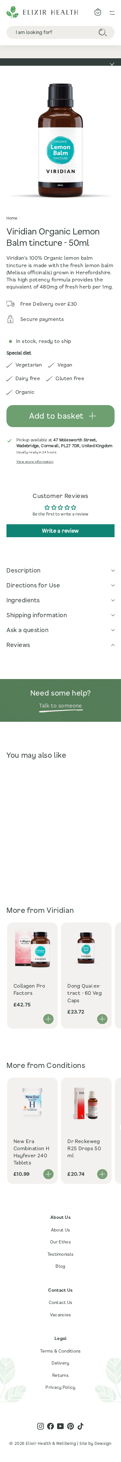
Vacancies (60, 1314)
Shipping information (36, 614)
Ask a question (27, 629)
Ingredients (23, 600)
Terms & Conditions (60, 1351)
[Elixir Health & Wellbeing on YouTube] (60, 1426)
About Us (60, 1229)
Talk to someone (60, 705)
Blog (60, 1266)
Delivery (60, 1363)
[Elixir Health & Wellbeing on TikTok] (80, 1426)
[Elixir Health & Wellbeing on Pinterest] (70, 1426)
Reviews (18, 644)
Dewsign (103, 1443)
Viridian (60, 910)
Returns (60, 1375)
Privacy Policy (60, 1387)
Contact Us (61, 1302)
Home (11, 218)
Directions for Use (33, 585)
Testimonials (60, 1254)
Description (23, 570)
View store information (34, 461)
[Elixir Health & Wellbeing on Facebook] (50, 1426)
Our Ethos (60, 1241)
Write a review (60, 530)
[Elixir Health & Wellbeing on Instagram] (40, 1426)
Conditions (65, 1065)
